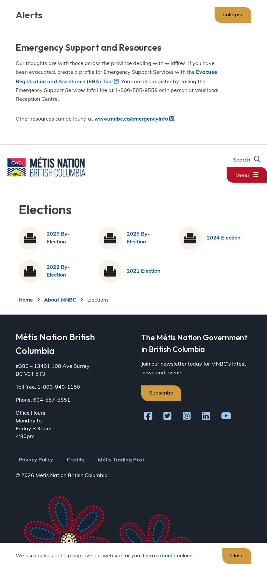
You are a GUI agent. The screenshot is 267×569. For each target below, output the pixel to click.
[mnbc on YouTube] (226, 417)
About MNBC (60, 300)
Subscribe (161, 393)
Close (237, 556)
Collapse (233, 15)
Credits (75, 460)
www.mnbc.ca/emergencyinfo (131, 119)
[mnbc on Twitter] (168, 417)
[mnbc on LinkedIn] (206, 417)
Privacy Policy (36, 460)
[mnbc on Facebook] (148, 417)
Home (26, 300)
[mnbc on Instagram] (187, 417)
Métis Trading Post (121, 460)
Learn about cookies (167, 556)
